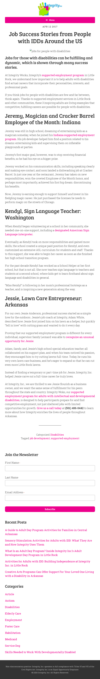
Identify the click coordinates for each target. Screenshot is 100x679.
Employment (13, 620)
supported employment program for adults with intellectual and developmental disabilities (50, 396)
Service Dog (12, 645)
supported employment (65, 438)
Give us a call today (49, 408)
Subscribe (50, 509)
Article (9, 594)
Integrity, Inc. (50, 9)
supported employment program (63, 75)
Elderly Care (13, 613)
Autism (10, 600)
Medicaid (11, 639)
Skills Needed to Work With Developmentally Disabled (40, 652)
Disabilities (57, 434)
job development (40, 438)
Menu (52, 19)
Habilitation (13, 633)
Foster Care (12, 626)
